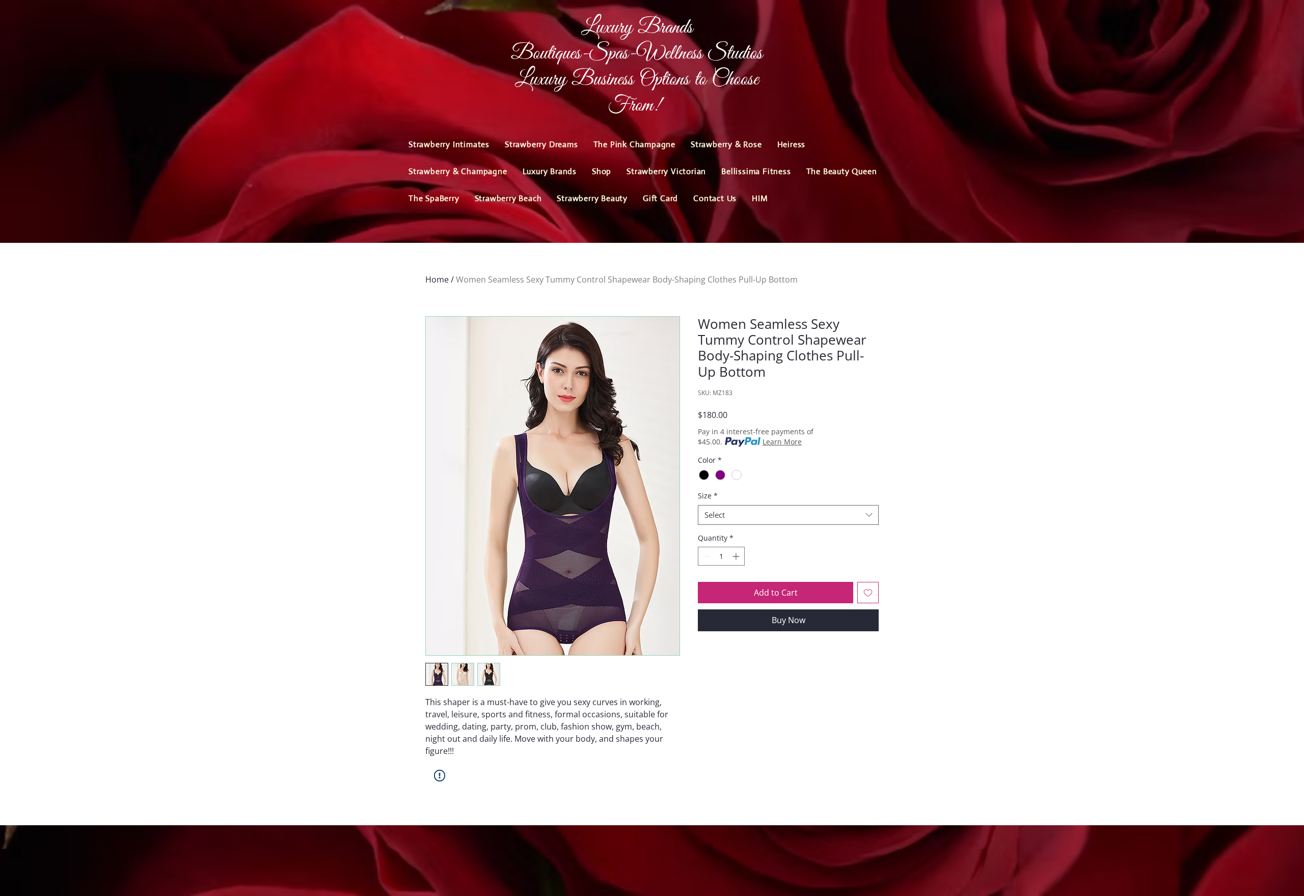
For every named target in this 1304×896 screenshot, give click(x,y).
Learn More (782, 441)
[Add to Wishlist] (868, 592)
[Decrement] (705, 556)
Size (708, 495)
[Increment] (736, 556)
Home (437, 279)
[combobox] (788, 515)
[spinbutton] (721, 556)
